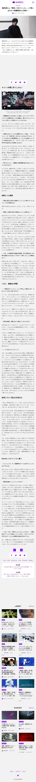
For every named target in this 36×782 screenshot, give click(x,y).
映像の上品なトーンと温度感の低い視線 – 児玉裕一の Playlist (26, 747)
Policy (24, 771)
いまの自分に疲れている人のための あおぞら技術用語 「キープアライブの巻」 (18, 566)
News (3, 619)
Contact (18, 771)
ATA (5, 560)
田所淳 (22, 728)
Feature (18, 5)
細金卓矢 (6, 750)
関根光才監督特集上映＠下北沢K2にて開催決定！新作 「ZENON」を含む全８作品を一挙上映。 (8, 650)
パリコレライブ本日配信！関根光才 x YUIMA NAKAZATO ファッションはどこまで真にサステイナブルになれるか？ (26, 626)
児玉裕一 (23, 752)
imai (20, 560)
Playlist (4, 721)
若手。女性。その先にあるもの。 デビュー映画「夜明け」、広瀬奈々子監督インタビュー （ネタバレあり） (18, 574)
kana (15, 13)
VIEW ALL (31, 606)
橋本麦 (31, 560)
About (12, 771)
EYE (9, 560)
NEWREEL (23, 628)
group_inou (14, 560)
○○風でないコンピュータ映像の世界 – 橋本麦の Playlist (8, 725)
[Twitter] (16, 82)
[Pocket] (24, 82)
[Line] (20, 82)
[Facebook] (11, 82)
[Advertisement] (18, 67)
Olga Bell (25, 560)
